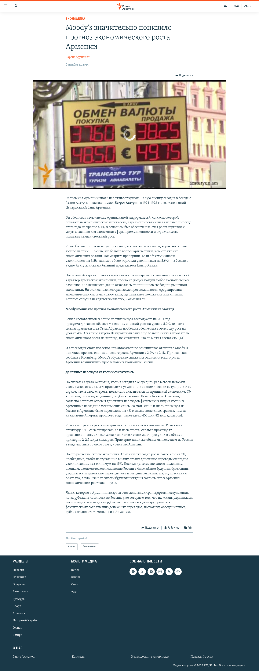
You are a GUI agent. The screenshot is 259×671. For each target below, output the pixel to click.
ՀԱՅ (247, 6)
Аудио (75, 591)
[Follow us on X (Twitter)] (142, 571)
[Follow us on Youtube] (151, 571)
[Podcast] (178, 571)
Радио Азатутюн (24, 656)
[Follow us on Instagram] (160, 571)
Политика (19, 577)
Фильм (75, 577)
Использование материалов (150, 656)
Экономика (75, 19)
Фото (74, 584)
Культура (19, 598)
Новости (18, 570)
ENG (236, 6)
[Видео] (225, 6)
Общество (19, 584)
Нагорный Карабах (26, 620)
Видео (75, 570)
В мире (17, 635)
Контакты (78, 656)
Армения (19, 613)
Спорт (17, 606)
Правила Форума (202, 656)
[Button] (184, 75)
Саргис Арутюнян (78, 57)
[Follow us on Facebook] (133, 571)
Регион (17, 627)
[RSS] (169, 571)
